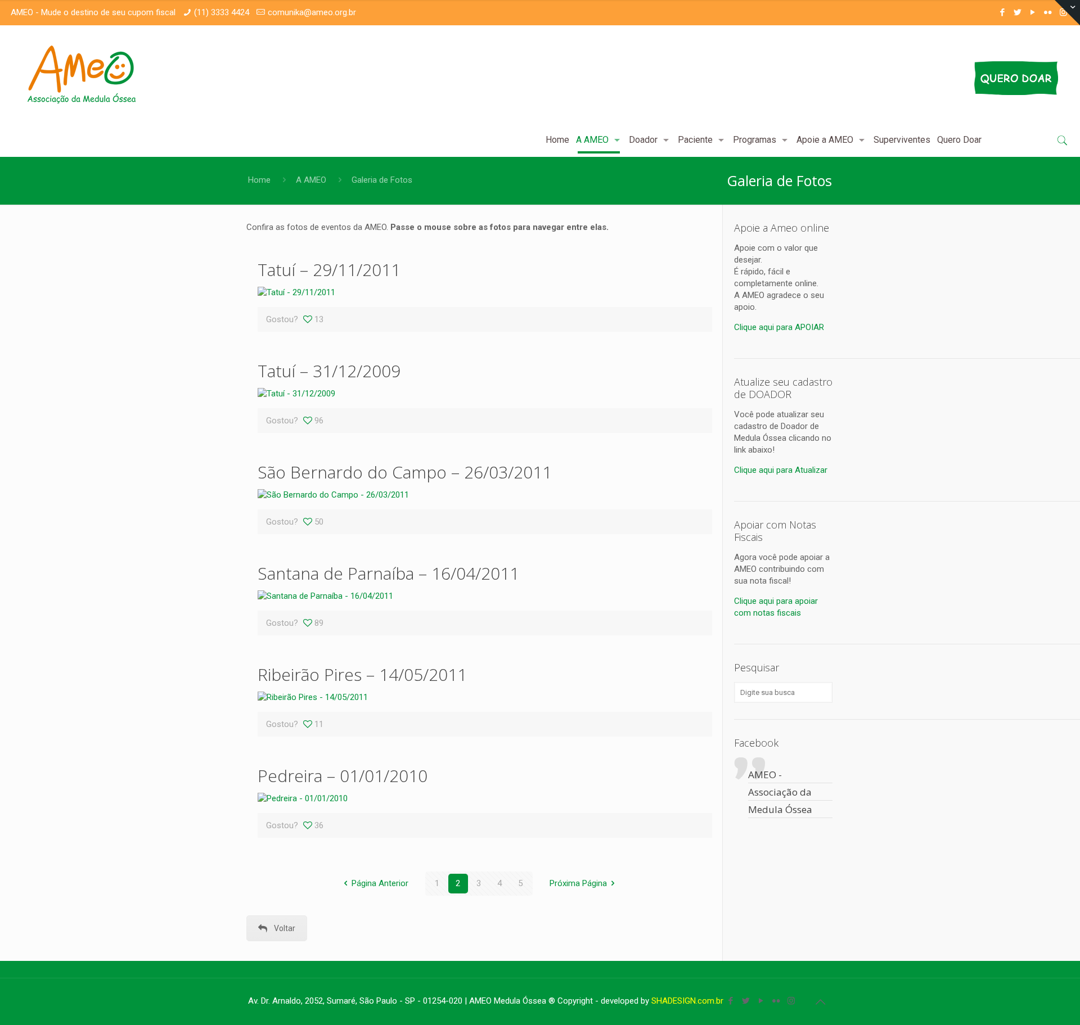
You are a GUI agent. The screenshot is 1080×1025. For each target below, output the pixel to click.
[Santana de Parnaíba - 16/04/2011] (325, 596)
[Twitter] (1018, 12)
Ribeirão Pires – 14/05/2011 (362, 674)
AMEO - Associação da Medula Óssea (780, 792)
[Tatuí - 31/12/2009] (296, 394)
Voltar (284, 928)
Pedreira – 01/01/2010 (343, 775)
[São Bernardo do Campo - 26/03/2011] (333, 495)
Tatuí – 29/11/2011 (329, 269)
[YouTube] (1033, 12)
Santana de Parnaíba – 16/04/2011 (388, 573)
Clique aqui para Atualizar (780, 470)
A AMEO (311, 180)
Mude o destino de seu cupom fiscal (108, 12)
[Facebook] (1003, 12)
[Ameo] (82, 74)
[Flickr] (1048, 12)
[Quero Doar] (926, 78)
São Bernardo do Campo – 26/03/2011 (405, 472)
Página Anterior (380, 883)
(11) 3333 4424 (221, 12)
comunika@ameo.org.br (312, 12)
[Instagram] (791, 1001)
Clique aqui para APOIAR (779, 327)
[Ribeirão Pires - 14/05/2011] (313, 697)
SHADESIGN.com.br (687, 1001)
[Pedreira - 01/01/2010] (303, 798)
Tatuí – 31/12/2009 (329, 370)
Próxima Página (578, 883)
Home (259, 180)
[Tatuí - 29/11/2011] (296, 292)
